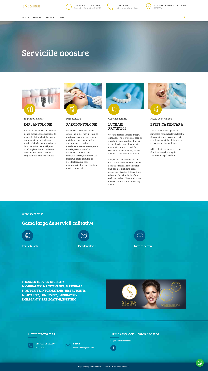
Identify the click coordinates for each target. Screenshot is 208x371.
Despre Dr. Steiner (43, 17)
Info (61, 17)
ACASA (25, 17)
